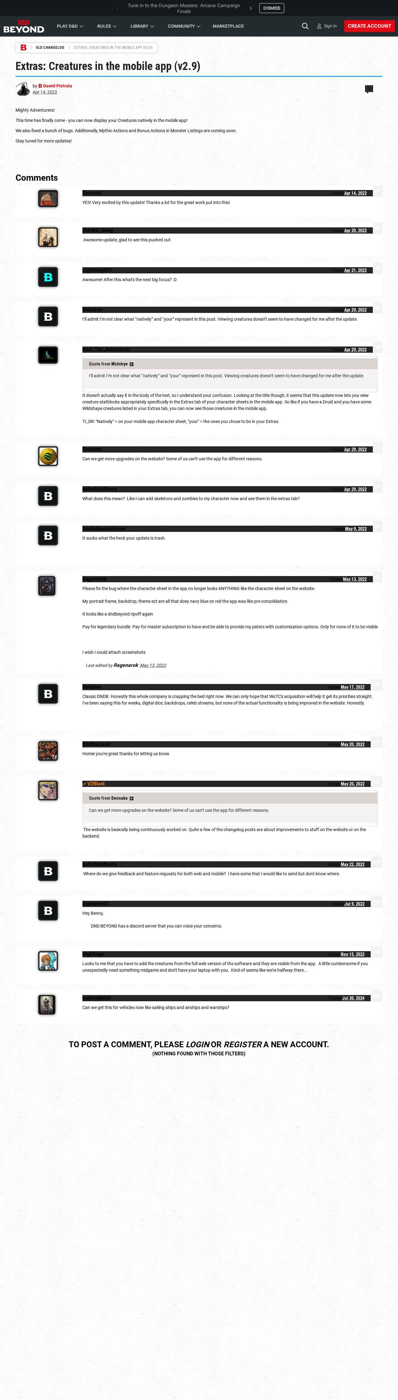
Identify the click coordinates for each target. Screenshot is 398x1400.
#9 (377, 576)
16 (369, 88)
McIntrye (119, 363)
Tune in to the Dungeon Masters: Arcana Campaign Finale (184, 8)
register (242, 1044)
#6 (377, 447)
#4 (377, 307)
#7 (377, 487)
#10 (376, 684)
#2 (377, 228)
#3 (377, 268)
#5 (377, 347)
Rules (104, 26)
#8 (377, 526)
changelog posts (240, 829)
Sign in (330, 25)
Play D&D (67, 26)
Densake (119, 798)
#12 (376, 781)
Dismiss (271, 8)
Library (139, 26)
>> (131, 364)
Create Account (369, 26)
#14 (376, 901)
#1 (377, 190)
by (52, 85)
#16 (376, 995)
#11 (376, 742)
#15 (376, 952)
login (197, 1044)
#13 (376, 862)
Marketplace (228, 26)
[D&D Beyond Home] (23, 26)
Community (181, 26)
